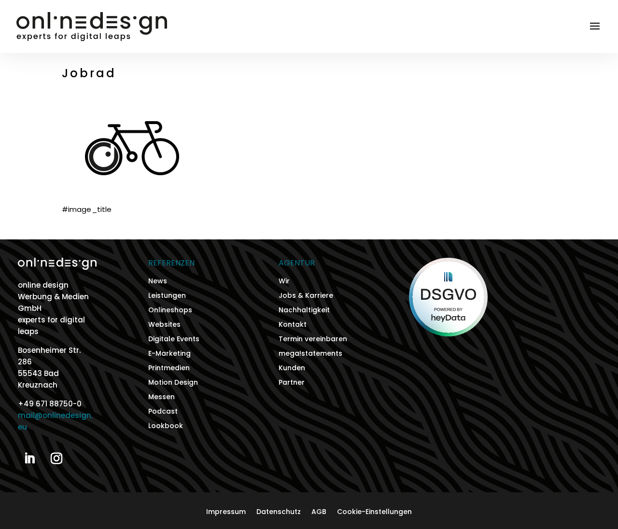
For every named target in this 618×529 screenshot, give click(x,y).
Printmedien (169, 368)
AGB (318, 512)
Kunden (292, 368)
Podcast (163, 412)
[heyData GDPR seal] (448, 334)
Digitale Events (173, 339)
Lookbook (165, 426)
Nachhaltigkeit (304, 310)
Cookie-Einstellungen (374, 512)
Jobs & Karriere (306, 296)
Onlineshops (170, 310)
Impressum (226, 512)
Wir (284, 282)
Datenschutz (278, 512)
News (157, 282)
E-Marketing (169, 354)
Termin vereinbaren (313, 339)
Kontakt (293, 325)
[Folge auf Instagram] (56, 458)
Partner (292, 383)
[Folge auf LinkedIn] (29, 458)
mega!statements (310, 354)
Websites (164, 325)
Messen (161, 397)
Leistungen (167, 296)
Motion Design (173, 383)
